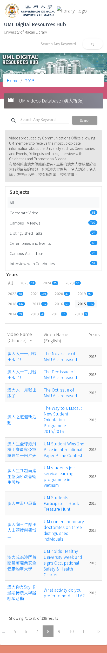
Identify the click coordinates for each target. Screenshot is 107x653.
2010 (81, 313)
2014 (15, 313)
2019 (84, 293)
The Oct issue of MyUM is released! (61, 393)
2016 (62, 303)
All (12, 202)
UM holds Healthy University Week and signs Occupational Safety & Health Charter (63, 563)
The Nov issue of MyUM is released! (61, 356)
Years (94, 334)
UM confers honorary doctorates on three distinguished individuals (64, 530)
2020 (62, 293)
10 (71, 631)
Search (85, 120)
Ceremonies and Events (53, 243)
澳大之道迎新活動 (21, 419)
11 (84, 631)
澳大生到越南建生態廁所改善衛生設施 (21, 476)
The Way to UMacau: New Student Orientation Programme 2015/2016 (63, 419)
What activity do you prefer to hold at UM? (64, 593)
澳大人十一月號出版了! (21, 356)
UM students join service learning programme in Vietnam (60, 476)
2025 (27, 282)
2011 (58, 313)
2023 (72, 282)
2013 (37, 313)
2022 (15, 293)
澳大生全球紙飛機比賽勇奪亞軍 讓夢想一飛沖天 (24, 449)
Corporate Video (53, 212)
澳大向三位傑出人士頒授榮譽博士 (21, 530)
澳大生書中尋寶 (21, 503)
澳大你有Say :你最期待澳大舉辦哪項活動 (22, 592)
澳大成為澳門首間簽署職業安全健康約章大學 (21, 563)
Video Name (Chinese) (20, 337)
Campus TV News (53, 223)
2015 (29, 80)
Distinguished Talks (53, 233)
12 (98, 631)
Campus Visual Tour (53, 253)
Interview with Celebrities (53, 263)
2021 (38, 293)
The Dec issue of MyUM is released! (61, 374)
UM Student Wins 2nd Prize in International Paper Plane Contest (64, 449)
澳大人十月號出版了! (21, 393)
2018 (15, 303)
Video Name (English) (56, 337)
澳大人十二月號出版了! (21, 374)
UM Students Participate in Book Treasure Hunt (61, 503)
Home (12, 80)
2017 (39, 303)
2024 (50, 282)
